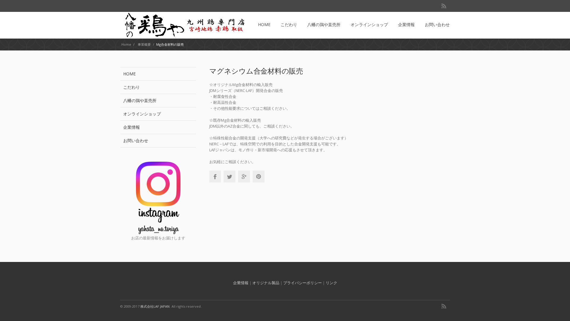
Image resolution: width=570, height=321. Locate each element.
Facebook (215, 176)
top (558, 309)
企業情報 (131, 127)
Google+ (244, 176)
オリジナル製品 (265, 282)
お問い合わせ (135, 140)
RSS (444, 6)
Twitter (229, 176)
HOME (129, 74)
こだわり (131, 87)
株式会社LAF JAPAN (155, 306)
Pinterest (259, 176)
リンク (331, 282)
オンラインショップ (142, 114)
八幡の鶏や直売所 (140, 100)
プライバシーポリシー (302, 282)
